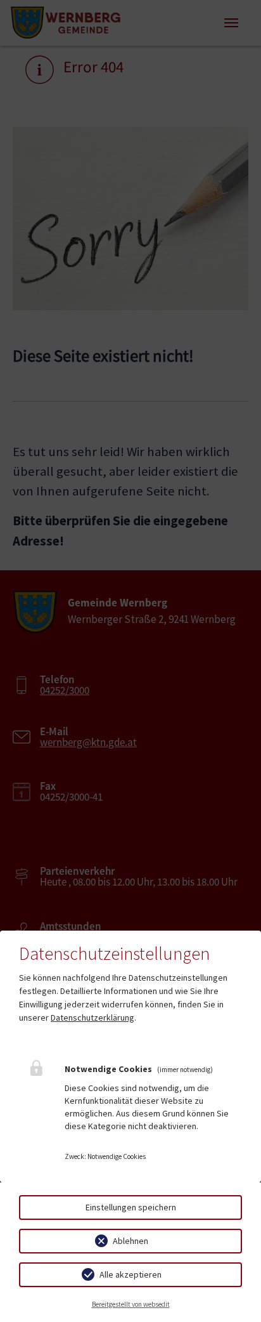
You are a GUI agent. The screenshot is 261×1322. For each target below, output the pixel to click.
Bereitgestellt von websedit (131, 1304)
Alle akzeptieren (130, 1274)
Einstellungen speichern (131, 1207)
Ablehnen (130, 1241)
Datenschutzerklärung (92, 1017)
